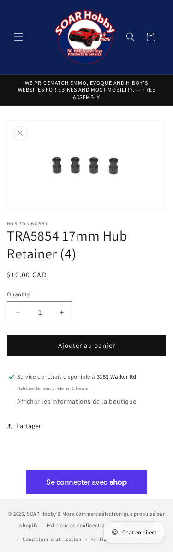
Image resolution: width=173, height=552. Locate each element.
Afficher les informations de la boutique (77, 401)
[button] (18, 37)
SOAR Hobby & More (50, 514)
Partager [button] (29, 426)
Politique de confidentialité (80, 525)
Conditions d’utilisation (52, 539)
